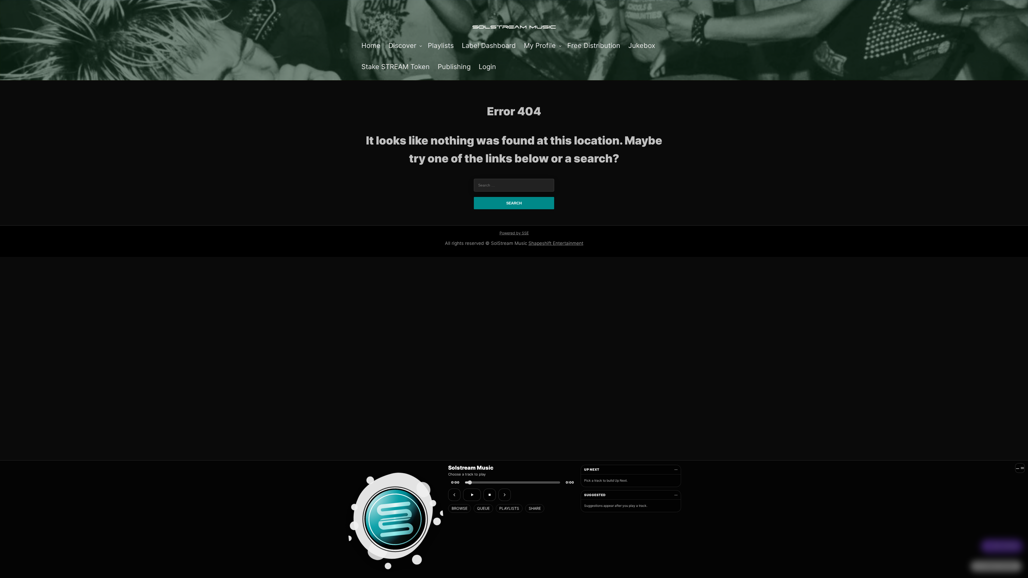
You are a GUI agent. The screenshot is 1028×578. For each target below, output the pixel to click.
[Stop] (489, 495)
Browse (459, 508)
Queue (483, 508)
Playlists (509, 508)
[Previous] (454, 495)
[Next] (504, 495)
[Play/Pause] (472, 495)
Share (535, 508)
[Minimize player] (1020, 468)
